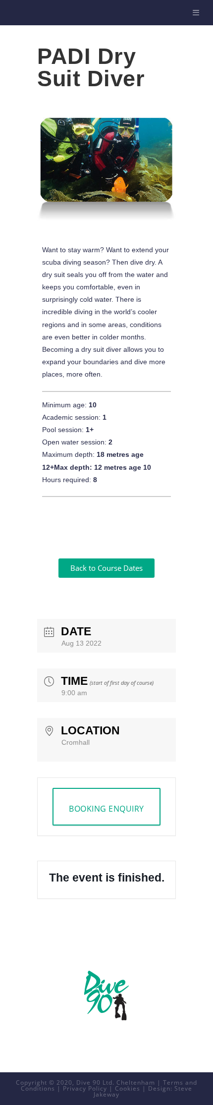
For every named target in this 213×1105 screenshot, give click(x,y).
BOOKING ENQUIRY (106, 808)
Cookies (127, 1088)
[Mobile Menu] (198, 12)
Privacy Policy (85, 1088)
